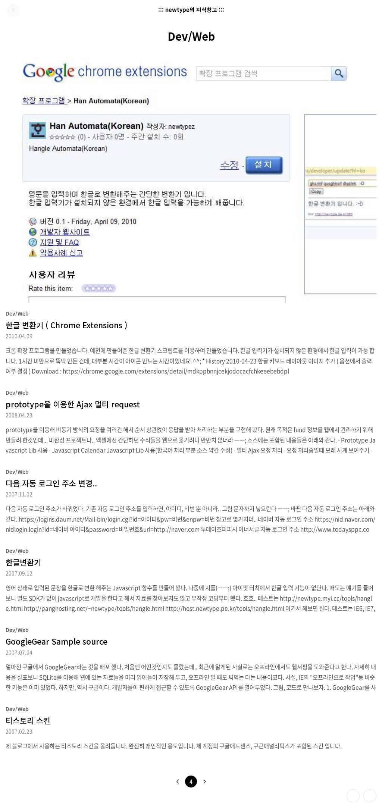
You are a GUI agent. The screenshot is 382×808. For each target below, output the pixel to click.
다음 (204, 781)
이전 (177, 781)
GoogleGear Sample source (56, 641)
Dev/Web (17, 313)
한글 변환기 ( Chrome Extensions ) (66, 325)
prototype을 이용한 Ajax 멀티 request (73, 404)
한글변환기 (23, 562)
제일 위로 (369, 795)
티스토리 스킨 (28, 720)
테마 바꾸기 (353, 795)
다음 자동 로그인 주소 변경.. (51, 483)
